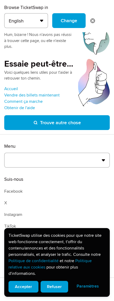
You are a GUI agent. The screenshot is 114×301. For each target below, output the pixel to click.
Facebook (13, 191)
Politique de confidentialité (33, 260)
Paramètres (88, 286)
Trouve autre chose (60, 123)
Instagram (13, 214)
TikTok (10, 226)
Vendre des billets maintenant (32, 95)
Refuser (54, 286)
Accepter (23, 286)
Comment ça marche (23, 101)
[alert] (57, 262)
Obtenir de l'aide (19, 107)
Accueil (11, 88)
